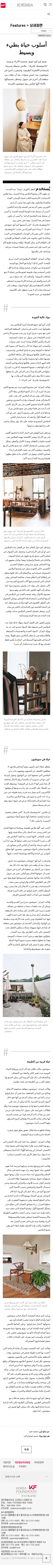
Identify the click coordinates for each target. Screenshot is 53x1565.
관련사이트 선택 (12, 1476)
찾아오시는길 (9, 1466)
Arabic (44, 30)
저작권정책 (39, 1462)
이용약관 (7, 1462)
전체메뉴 (50, 4)
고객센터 (22, 1466)
